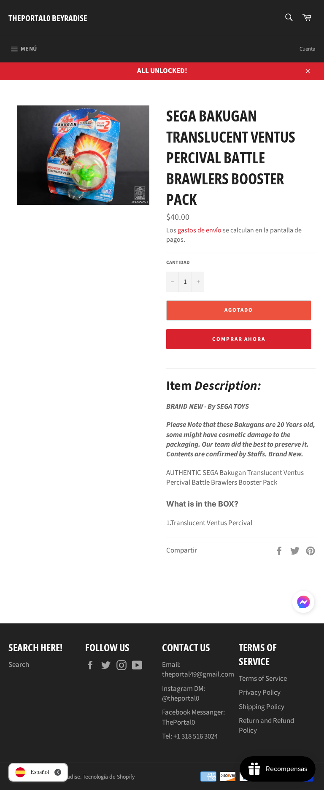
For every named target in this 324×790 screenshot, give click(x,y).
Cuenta (308, 49)
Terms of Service (263, 679)
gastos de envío (199, 230)
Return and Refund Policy (266, 726)
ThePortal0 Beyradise (47, 18)
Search (18, 665)
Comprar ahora (238, 339)
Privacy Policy (260, 693)
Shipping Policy (261, 707)
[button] (303, 603)
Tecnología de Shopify (109, 777)
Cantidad (178, 262)
